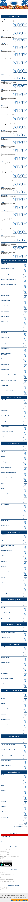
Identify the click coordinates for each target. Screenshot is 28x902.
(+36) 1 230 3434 (16, 1)
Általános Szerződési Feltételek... (7, 874)
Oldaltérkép (2, 872)
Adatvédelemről (23, 900)
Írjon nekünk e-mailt (4, 890)
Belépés (23, 1)
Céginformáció (3, 877)
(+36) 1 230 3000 (8, 1)
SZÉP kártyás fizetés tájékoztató (7, 881)
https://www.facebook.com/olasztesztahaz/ (10, 856)
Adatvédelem (3, 876)
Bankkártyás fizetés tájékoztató (6, 879)
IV (1, 861)
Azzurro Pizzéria (6, 850)
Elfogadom (14, 900)
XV (3, 861)
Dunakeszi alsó (9, 861)
